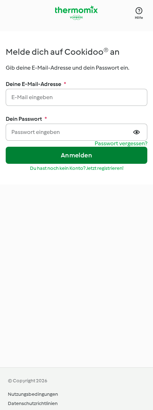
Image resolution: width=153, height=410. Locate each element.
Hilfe (139, 17)
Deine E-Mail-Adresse (36, 84)
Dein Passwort (26, 118)
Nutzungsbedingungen (33, 394)
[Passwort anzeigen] (137, 132)
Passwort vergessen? (121, 144)
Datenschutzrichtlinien (33, 403)
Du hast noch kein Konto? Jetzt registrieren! (76, 168)
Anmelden (76, 155)
